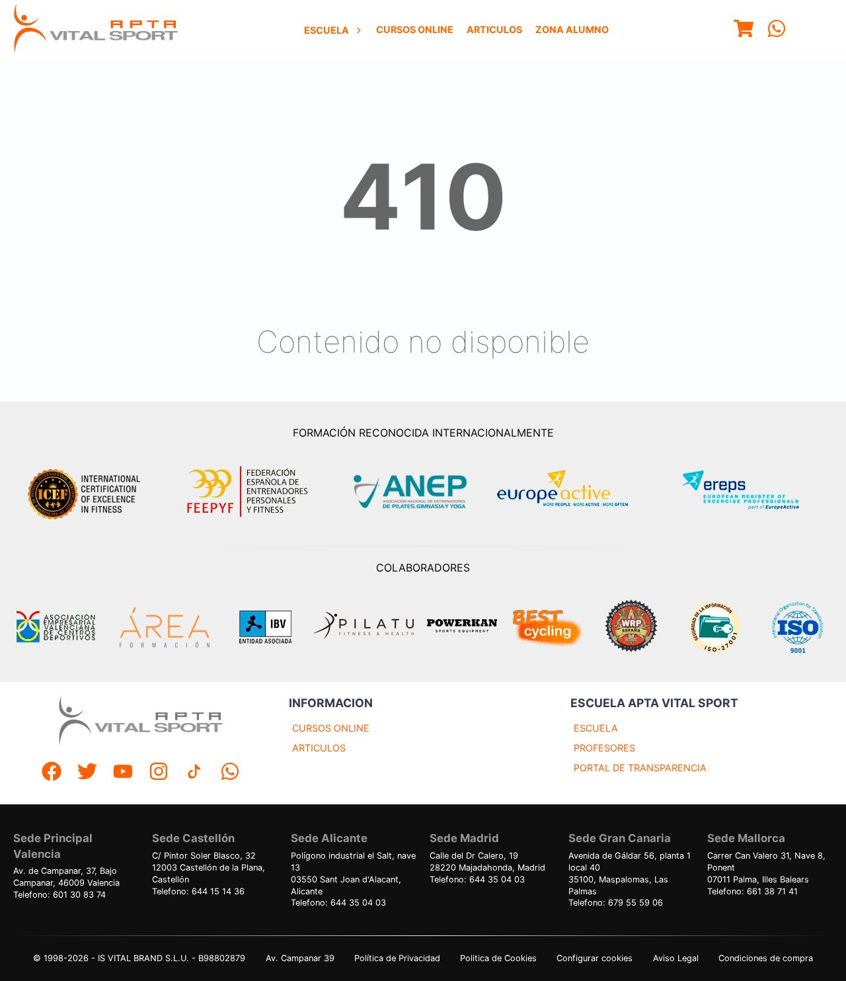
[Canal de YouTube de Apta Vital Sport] (122, 773)
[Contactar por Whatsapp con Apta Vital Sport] (777, 30)
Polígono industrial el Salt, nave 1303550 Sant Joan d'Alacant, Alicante (353, 873)
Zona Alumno (572, 29)
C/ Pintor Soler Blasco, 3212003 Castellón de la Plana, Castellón (208, 867)
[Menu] (743, 30)
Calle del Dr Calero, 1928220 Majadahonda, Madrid (487, 862)
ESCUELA (596, 728)
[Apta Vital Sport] (95, 29)
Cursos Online (414, 29)
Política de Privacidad (397, 958)
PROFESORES (604, 747)
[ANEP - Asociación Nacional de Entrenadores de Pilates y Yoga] (408, 492)
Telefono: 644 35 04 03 (338, 903)
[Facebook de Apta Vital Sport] (51, 773)
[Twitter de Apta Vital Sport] (87, 773)
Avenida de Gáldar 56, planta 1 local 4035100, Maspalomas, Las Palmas (629, 873)
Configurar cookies (595, 958)
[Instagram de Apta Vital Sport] (158, 773)
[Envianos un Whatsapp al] (230, 773)
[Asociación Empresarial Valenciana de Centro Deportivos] (55, 627)
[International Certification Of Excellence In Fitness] (87, 492)
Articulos (494, 29)
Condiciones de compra (765, 958)
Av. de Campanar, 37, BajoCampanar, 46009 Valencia (66, 877)
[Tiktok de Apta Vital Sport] (194, 773)
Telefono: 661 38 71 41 (752, 891)
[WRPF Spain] (631, 627)
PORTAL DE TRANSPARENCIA (640, 767)
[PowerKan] (462, 627)
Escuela (326, 30)
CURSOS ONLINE (330, 728)
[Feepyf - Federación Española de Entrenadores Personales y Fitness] (248, 492)
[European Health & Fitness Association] (577, 492)
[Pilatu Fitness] (363, 627)
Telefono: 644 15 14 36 (198, 891)
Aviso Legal (676, 958)
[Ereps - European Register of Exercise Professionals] (752, 492)
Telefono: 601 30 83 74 (59, 895)
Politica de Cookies (498, 958)
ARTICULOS (319, 747)
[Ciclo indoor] (546, 627)
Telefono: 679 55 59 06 (615, 903)
